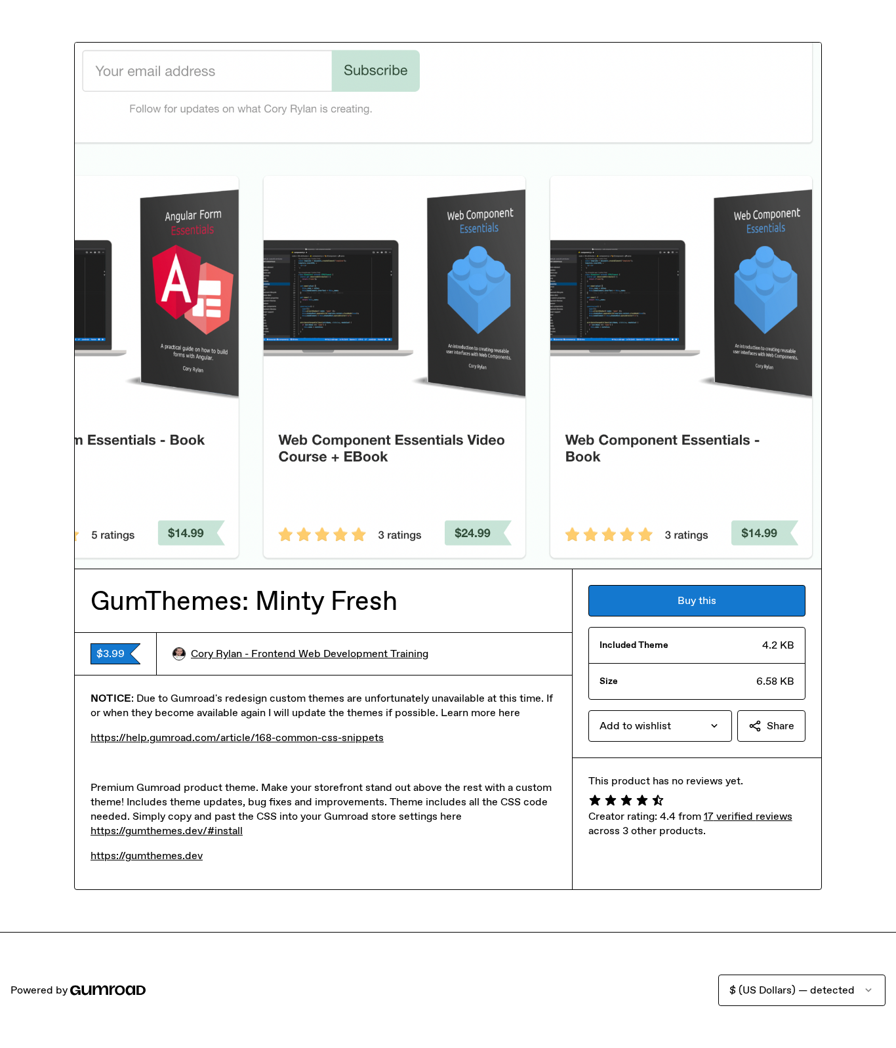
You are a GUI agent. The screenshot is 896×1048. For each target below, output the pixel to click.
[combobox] (660, 726)
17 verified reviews (748, 816)
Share (780, 725)
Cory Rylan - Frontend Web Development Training (309, 653)
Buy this (697, 600)
